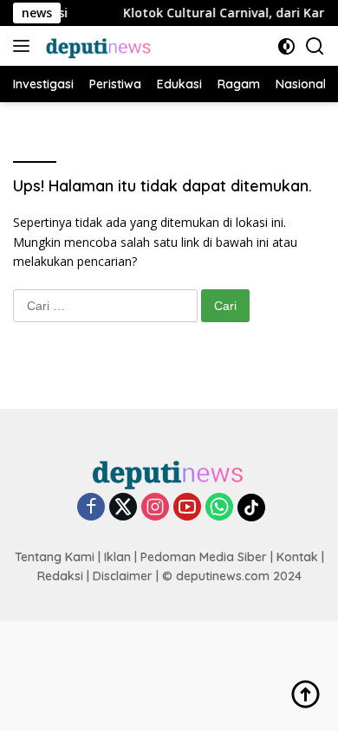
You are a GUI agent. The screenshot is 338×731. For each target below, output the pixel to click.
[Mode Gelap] (286, 46)
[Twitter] (123, 508)
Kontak (297, 557)
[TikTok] (251, 507)
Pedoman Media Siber (203, 557)
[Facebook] (91, 508)
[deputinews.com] (97, 46)
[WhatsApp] (219, 508)
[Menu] (24, 46)
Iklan (117, 557)
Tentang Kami (54, 557)
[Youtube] (187, 508)
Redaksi (60, 576)
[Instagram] (155, 508)
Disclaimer (123, 576)
